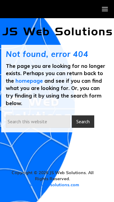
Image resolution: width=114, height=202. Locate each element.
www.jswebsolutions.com (52, 184)
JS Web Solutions (57, 31)
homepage (29, 81)
